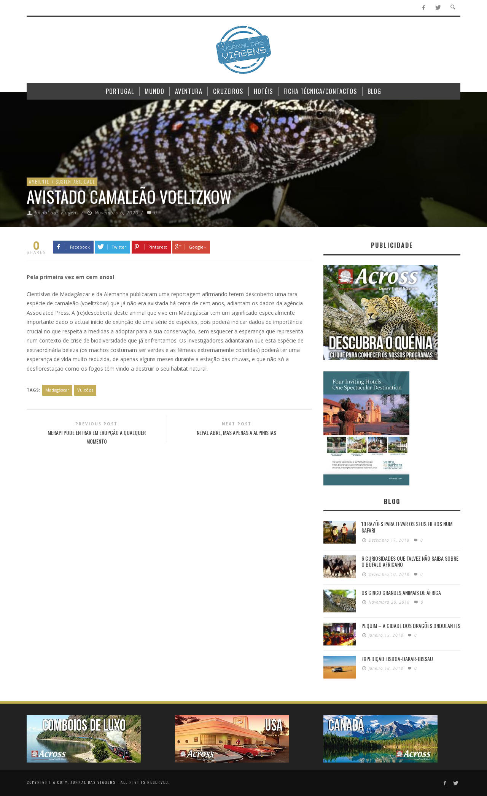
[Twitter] (438, 8)
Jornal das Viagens (57, 212)
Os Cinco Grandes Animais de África (401, 592)
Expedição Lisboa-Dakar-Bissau (397, 659)
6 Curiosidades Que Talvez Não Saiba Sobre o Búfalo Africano (409, 561)
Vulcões (85, 390)
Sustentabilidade (75, 181)
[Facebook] (424, 8)
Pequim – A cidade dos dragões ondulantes (410, 626)
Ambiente (39, 181)
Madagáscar (57, 390)
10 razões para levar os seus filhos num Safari (406, 527)
